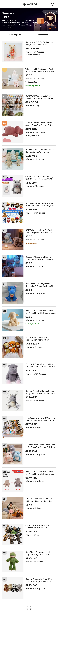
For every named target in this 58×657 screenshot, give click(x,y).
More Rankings (49, 12)
